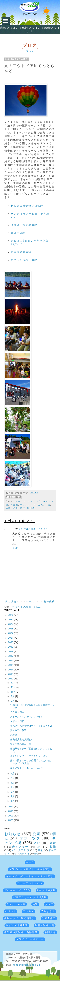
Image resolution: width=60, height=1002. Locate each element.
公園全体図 (49, 918)
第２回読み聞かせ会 (20, 743)
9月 (13, 696)
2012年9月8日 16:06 (33, 529)
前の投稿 (49, 601)
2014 (11, 669)
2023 (11, 628)
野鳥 (36, 853)
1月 (13, 800)
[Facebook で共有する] (16, 497)
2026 (11, 614)
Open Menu (6, 21)
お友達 (13, 734)
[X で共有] (13, 497)
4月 (13, 787)
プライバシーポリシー (30, 939)
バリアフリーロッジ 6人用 (30, 897)
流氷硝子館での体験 (24, 225)
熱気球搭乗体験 (21, 252)
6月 (13, 778)
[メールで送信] (7, 497)
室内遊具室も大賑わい (22, 739)
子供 (47, 504)
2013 (11, 674)
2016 (11, 660)
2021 (11, 637)
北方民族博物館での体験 (27, 206)
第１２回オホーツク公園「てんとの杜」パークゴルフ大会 (32, 762)
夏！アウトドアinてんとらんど (26, 767)
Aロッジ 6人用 (46, 890)
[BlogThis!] (10, 497)
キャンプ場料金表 (17, 925)
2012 (11, 678)
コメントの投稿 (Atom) (27, 607)
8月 (13, 700)
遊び (22, 508)
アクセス (28, 911)
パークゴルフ (21, 850)
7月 (13, 773)
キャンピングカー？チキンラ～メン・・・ (32, 755)
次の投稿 (10, 601)
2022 (11, 633)
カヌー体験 (18, 233)
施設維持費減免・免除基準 (21, 932)
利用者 (31, 508)
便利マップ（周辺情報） (19, 918)
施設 (35, 904)
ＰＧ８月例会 (17, 712)
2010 (11, 811)
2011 (11, 806)
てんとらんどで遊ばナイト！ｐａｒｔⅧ (31, 725)
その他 (14, 504)
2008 (11, 820)
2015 (11, 664)
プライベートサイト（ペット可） (30, 869)
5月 (13, 782)
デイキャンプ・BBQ (17, 890)
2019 (11, 646)
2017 (11, 655)
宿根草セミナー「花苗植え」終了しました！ (31, 750)
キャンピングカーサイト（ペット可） (30, 876)
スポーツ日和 (17, 721)
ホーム (30, 601)
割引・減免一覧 (44, 925)
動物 (53, 846)
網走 (15, 508)
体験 (8, 508)
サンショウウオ (22, 853)
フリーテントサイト (29, 883)
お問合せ (50, 932)
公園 (36, 833)
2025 (11, 619)
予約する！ (48, 911)
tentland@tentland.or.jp (26, 964)
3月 (13, 791)
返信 (15, 548)
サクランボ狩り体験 (24, 260)
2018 (11, 651)
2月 (13, 796)
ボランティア (28, 504)
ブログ (49, 904)
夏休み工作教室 (18, 730)
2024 (11, 624)
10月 (13, 691)
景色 (40, 504)
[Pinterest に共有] (20, 497)
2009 (11, 815)
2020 (11, 642)
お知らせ (12, 833)
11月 (13, 687)
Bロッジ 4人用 (16, 904)
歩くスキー (20, 846)
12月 (13, 682)
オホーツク (34, 501)
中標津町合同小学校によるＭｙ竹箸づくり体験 (32, 706)
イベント (21, 501)
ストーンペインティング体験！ (26, 716)
